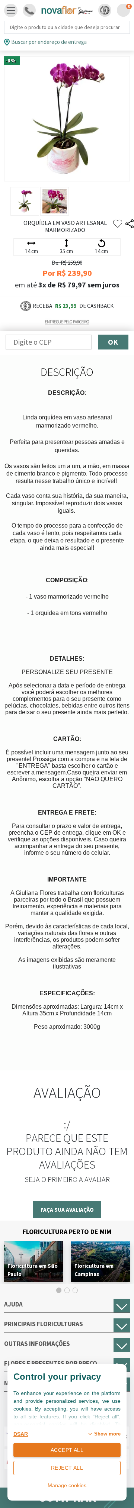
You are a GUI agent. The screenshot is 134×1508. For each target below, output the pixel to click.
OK (113, 342)
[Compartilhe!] (129, 224)
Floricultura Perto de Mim (67, 1231)
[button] (104, 10)
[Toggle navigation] (10, 10)
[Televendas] (29, 10)
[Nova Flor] (67, 10)
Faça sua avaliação (67, 1209)
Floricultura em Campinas (94, 1269)
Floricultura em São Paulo (32, 1269)
